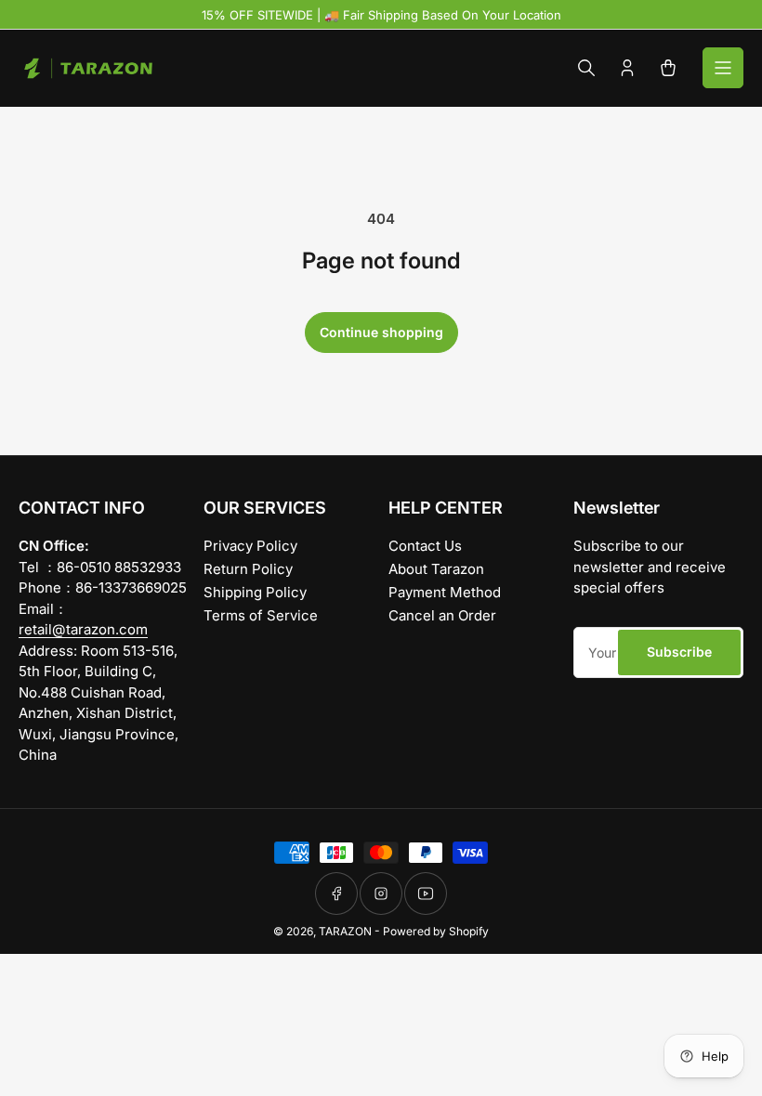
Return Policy (248, 569)
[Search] (586, 67)
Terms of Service (261, 615)
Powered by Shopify (436, 931)
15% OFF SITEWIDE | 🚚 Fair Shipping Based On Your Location (381, 14)
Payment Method (444, 592)
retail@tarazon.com (83, 629)
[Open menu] (723, 67)
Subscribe (679, 651)
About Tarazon (436, 569)
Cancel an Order (442, 615)
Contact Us (425, 546)
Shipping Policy (255, 592)
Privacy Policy (250, 546)
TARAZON (345, 931)
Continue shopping (381, 332)
